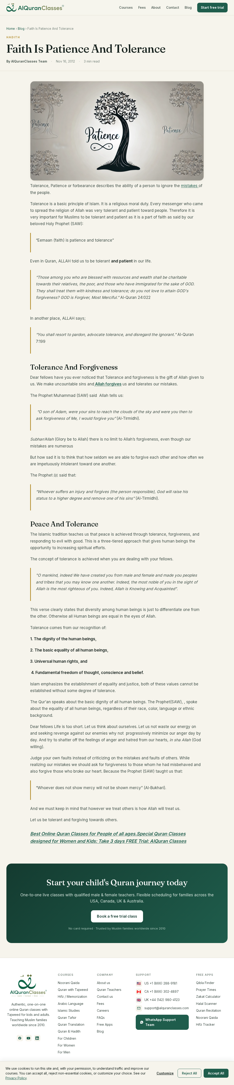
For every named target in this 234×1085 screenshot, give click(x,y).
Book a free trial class (117, 916)
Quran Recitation (208, 1010)
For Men (64, 1052)
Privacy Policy (16, 1078)
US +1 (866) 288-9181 (157, 983)
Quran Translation (71, 1024)
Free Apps (105, 1024)
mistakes (190, 185)
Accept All (216, 1073)
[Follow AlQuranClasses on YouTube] (28, 1038)
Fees (142, 7)
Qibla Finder (205, 983)
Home (10, 28)
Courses (126, 7)
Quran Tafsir (67, 1018)
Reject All (189, 1073)
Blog (188, 7)
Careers (103, 1010)
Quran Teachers (109, 990)
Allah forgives (108, 384)
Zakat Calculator (208, 996)
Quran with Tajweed (73, 990)
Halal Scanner (206, 1004)
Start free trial (212, 7)
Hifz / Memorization (72, 996)
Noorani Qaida (69, 983)
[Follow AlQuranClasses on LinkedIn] (37, 1038)
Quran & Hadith (69, 1031)
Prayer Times (206, 990)
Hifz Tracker (205, 1024)
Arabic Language (70, 1004)
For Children (67, 1038)
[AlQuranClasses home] (35, 7)
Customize (165, 1073)
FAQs (101, 1018)
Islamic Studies (69, 1010)
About (156, 7)
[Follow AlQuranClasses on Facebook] (20, 1038)
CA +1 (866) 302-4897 (158, 992)
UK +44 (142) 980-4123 (158, 1000)
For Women (66, 1045)
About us (103, 983)
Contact (172, 7)
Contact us (105, 996)
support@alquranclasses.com (166, 1008)
